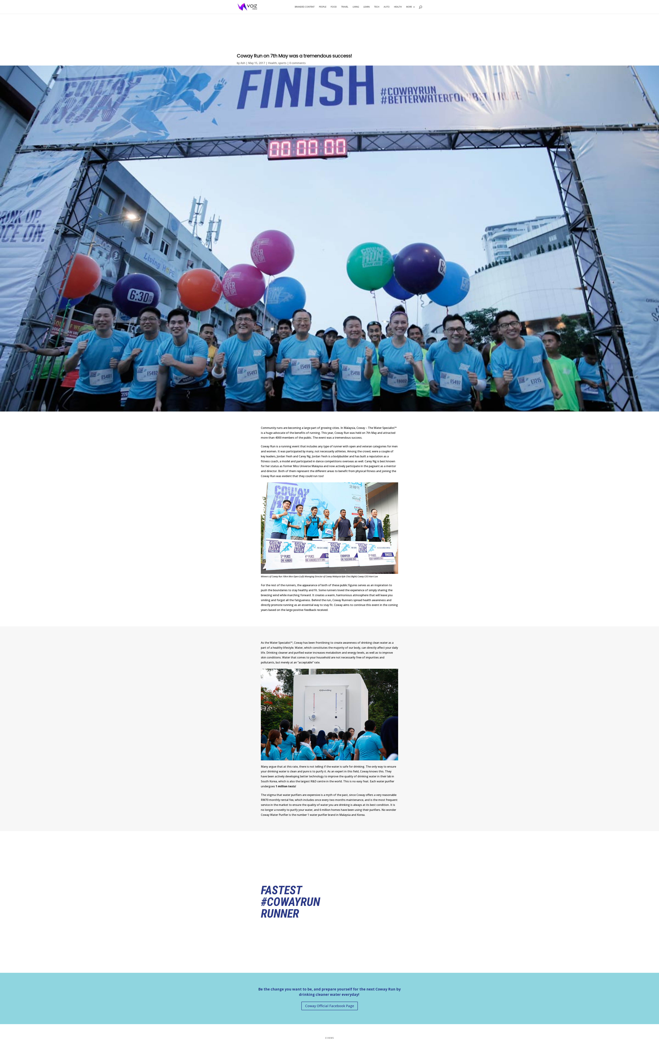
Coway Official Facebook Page (329, 1006)
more (409, 7)
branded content (305, 7)
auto (387, 7)
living (356, 7)
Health (272, 63)
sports (282, 63)
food (334, 7)
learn (366, 7)
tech (376, 7)
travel (344, 7)
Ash (242, 63)
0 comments (297, 63)
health (398, 7)
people (322, 7)
